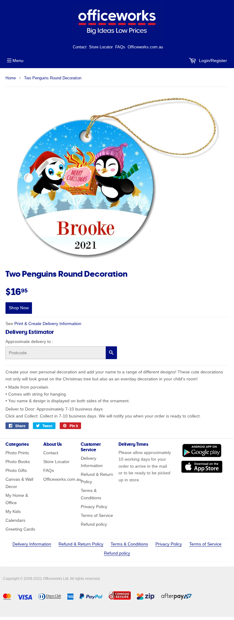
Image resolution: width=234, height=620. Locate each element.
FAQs (120, 47)
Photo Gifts (16, 470)
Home (10, 78)
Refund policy (94, 524)
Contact (80, 47)
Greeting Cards (20, 529)
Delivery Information (31, 544)
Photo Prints (17, 452)
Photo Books (17, 461)
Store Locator (101, 47)
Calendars (15, 520)
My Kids (13, 511)
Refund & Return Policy (80, 544)
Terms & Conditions (129, 544)
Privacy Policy (94, 506)
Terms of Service (97, 515)
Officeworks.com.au (145, 47)
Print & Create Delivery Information (47, 323)
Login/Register (212, 60)
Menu (17, 60)
